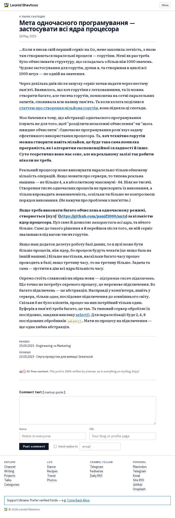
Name (23, 429)
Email (136, 476)
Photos (52, 480)
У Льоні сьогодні (32, 16)
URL (91, 429)
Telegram (96, 467)
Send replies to (68, 446)
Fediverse (96, 471)
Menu (165, 5)
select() (82, 314)
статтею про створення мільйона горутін (58, 107)
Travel (51, 476)
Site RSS (138, 480)
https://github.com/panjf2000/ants (92, 216)
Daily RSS (96, 476)
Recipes (52, 471)
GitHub (137, 485)
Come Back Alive (78, 500)
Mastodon (140, 467)
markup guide (54, 392)
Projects (9, 476)
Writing (9, 471)
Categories (11, 485)
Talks (8, 480)
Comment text (30, 392)
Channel (10, 467)
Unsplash (139, 489)
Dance (51, 467)
